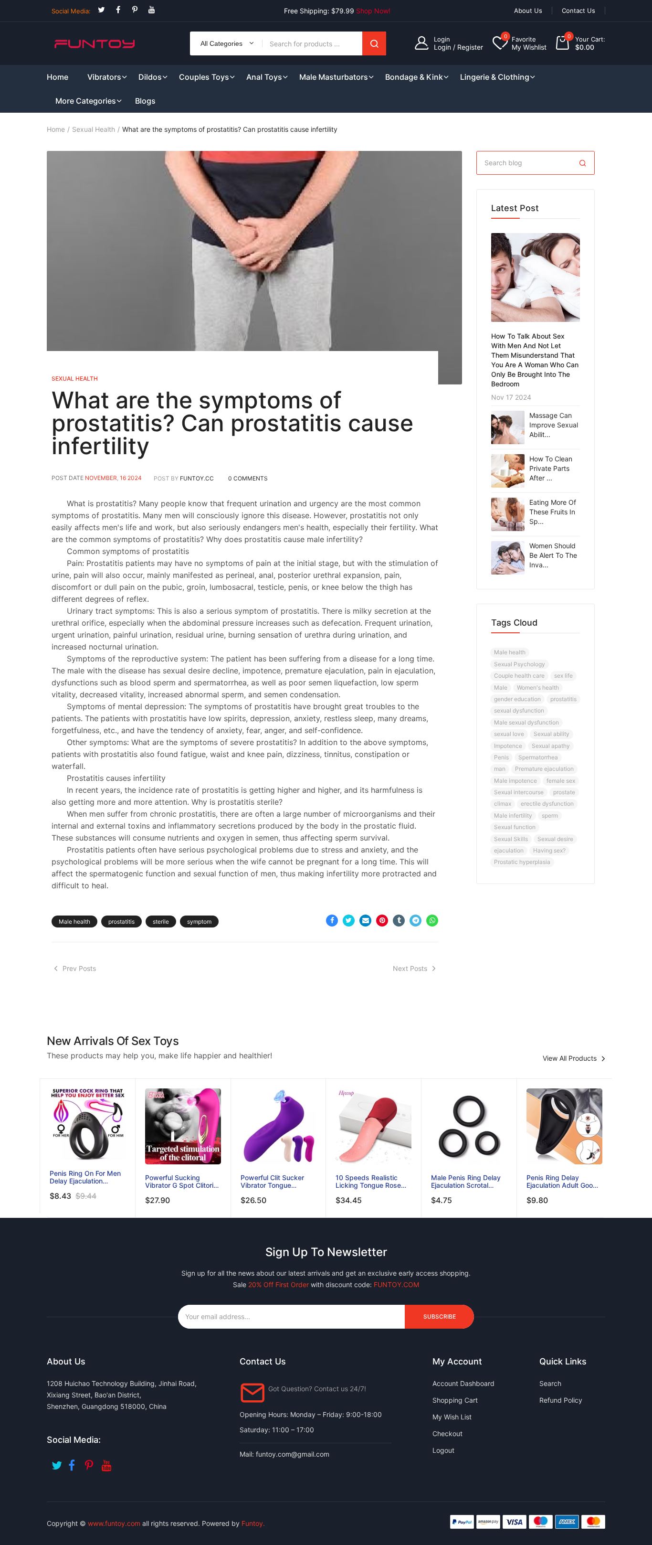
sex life (563, 675)
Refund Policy (560, 1400)
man (499, 768)
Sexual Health (93, 129)
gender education (517, 699)
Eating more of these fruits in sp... (552, 511)
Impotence (508, 745)
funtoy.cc (197, 478)
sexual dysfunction (519, 710)
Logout (443, 1450)
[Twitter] (101, 9)
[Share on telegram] (415, 921)
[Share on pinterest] (382, 921)
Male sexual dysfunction (526, 722)
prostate (564, 792)
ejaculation (509, 850)
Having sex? (549, 850)
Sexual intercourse (519, 792)
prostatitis (121, 921)
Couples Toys (204, 77)
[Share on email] (365, 921)
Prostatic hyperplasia (522, 861)
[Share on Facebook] (332, 921)
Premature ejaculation (544, 768)
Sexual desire (555, 838)
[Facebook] (118, 9)
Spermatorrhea (538, 757)
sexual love (509, 733)
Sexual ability (551, 733)
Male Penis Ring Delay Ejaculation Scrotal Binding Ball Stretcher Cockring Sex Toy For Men (466, 1181)
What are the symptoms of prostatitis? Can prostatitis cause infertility (232, 423)
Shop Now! (373, 11)
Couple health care (519, 675)
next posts (410, 968)
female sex (561, 780)
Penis (501, 757)
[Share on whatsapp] (432, 921)
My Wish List (452, 1417)
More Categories (85, 100)
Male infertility (513, 815)
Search (374, 43)
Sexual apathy (551, 745)
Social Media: (71, 11)
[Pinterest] (135, 9)
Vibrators (104, 77)
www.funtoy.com (114, 1523)
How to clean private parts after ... (550, 468)
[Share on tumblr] (399, 921)
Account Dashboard (463, 1383)
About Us (528, 10)
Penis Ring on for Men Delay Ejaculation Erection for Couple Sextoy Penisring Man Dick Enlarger (85, 1177)
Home (56, 129)
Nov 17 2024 (511, 397)
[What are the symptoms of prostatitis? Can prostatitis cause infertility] (254, 267)
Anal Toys (264, 77)
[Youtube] (152, 9)
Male (500, 687)
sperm (550, 815)
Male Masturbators (333, 77)
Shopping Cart (455, 1400)
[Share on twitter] (349, 921)
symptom (199, 921)
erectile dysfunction (547, 803)
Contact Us (578, 10)
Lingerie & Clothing (494, 77)
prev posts (79, 968)
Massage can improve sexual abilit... (553, 424)
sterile (161, 921)
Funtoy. (253, 1523)
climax (502, 803)
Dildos (150, 77)
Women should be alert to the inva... (553, 555)
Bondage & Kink (414, 77)
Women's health (538, 687)
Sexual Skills (511, 838)
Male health (74, 921)
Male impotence (515, 780)
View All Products (570, 1058)
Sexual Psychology (519, 664)
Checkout (447, 1433)
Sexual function (515, 827)
